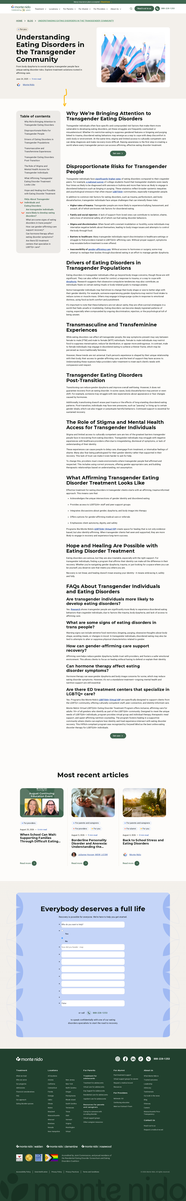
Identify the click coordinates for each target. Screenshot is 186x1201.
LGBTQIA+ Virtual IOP (105, 529)
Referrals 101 (119, 1099)
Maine (50, 1108)
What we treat (21, 1076)
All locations (52, 1076)
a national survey (95, 182)
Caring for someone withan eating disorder (92, 1113)
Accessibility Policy (23, 1172)
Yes (66, 934)
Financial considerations (25, 1092)
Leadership (148, 1084)
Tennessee (70, 1108)
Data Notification (41, 1172)
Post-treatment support (122, 1075)
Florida (50, 1092)
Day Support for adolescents (94, 1091)
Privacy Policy (56, 1172)
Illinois (50, 1104)
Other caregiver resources (93, 1122)
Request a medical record (123, 1083)
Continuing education (121, 1102)
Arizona (50, 1080)
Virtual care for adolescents (93, 1087)
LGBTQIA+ (118, 191)
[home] (21, 8)
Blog (30, 20)
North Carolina (71, 1088)
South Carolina (71, 1104)
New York (69, 1084)
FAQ (17, 1096)
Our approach (21, 1100)
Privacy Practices (72, 1172)
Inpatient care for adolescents (94, 1099)
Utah (67, 1115)
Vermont (69, 1120)
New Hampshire (54, 1131)
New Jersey (70, 1080)
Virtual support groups (91, 1118)
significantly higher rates (108, 179)
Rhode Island (71, 1100)
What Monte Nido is (151, 1076)
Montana (51, 1123)
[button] (40, 8)
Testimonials (149, 1092)
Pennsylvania (71, 1096)
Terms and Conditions (91, 1172)
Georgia (51, 1096)
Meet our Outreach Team (123, 1106)
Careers (147, 1108)
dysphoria (71, 281)
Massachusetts (54, 1115)
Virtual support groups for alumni (126, 1079)
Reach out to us (144, 8)
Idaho (50, 1100)
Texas (68, 1112)
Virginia (68, 1123)
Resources (118, 1087)
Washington (70, 1127)
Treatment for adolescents (93, 1083)
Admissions (20, 1088)
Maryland (51, 1112)
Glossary (147, 1104)
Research (75, 609)
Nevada (51, 1127)
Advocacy (147, 1088)
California (51, 1084)
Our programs (21, 1084)
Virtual (68, 1131)
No (66, 941)
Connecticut (52, 1088)
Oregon (68, 1092)
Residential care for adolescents (95, 1095)
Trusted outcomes (151, 1080)
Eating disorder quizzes (25, 1104)
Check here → (106, 2)
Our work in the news (152, 1096)
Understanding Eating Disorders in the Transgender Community (76, 20)
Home (19, 20)
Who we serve (21, 1080)
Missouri (51, 1120)
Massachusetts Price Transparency (152, 1113)
